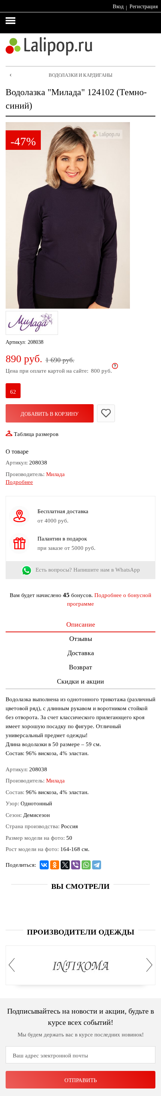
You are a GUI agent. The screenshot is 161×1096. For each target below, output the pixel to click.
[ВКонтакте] (44, 864)
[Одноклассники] (54, 864)
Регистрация (144, 6)
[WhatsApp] (86, 864)
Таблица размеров (36, 434)
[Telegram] (96, 864)
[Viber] (75, 864)
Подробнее (19, 482)
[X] (65, 864)
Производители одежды (80, 932)
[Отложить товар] (106, 413)
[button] (14, 965)
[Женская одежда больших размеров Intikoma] (80, 966)
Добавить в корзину (50, 414)
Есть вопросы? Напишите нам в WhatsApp (88, 570)
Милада (55, 474)
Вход (118, 6)
